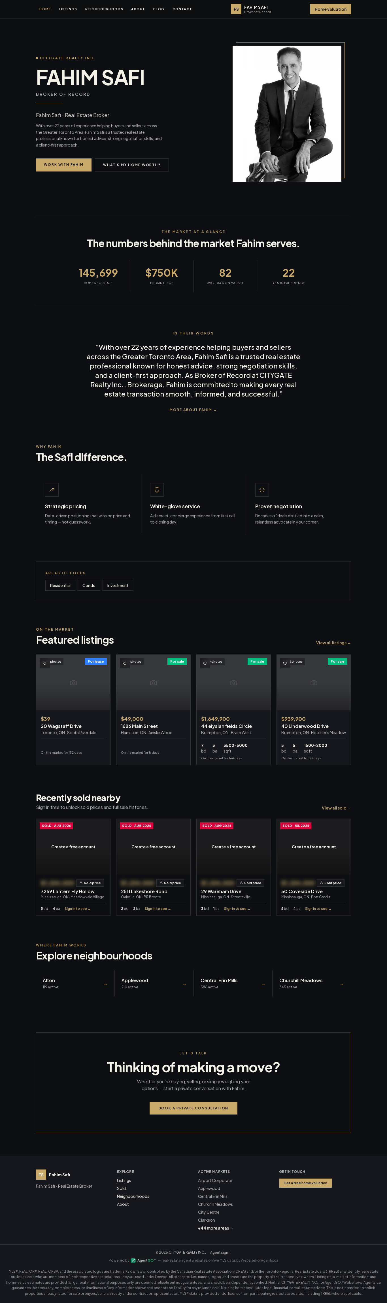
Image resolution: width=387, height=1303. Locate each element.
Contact (182, 9)
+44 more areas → (215, 1227)
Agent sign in (220, 1252)
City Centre (209, 1212)
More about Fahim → (193, 410)
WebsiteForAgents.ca (259, 1260)
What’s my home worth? (132, 165)
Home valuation (330, 9)
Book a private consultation (194, 1108)
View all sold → (336, 807)
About (138, 9)
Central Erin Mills (212, 1196)
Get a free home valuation (305, 1183)
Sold (121, 1188)
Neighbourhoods (104, 9)
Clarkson (206, 1220)
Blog (159, 9)
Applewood (209, 1188)
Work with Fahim (64, 164)
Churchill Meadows (215, 1204)
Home (45, 9)
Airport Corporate (215, 1180)
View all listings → (333, 642)
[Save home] (45, 663)
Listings (68, 9)
